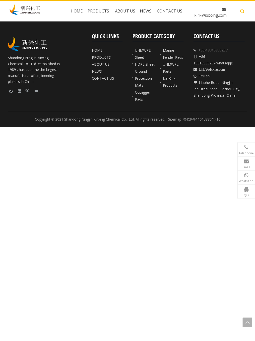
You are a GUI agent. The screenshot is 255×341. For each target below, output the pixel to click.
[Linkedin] (19, 91)
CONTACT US (103, 78)
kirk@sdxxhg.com (210, 15)
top (247, 322)
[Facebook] (11, 91)
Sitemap (174, 119)
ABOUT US (101, 64)
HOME (97, 50)
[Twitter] (28, 91)
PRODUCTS (101, 57)
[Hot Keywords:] (242, 11)
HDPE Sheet (145, 64)
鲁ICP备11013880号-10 (201, 119)
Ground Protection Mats (143, 78)
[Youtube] (36, 91)
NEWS (97, 71)
